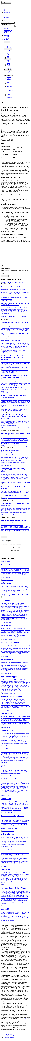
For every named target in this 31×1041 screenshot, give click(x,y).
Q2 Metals (5, 766)
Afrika (8, 94)
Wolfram (9, 82)
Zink (8, 56)
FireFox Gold (6, 625)
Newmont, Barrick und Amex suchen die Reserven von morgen (13, 521)
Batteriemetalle (7, 58)
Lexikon (6, 39)
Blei (8, 54)
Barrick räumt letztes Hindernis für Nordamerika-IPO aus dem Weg (11, 339)
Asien (8, 95)
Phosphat (9, 77)
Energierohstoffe (7, 69)
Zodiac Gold (5, 870)
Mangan (9, 64)
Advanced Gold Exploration (7, 372)
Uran (8, 72)
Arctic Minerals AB (8, 779)
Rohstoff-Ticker (7, 36)
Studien (5, 34)
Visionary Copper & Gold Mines (13, 888)
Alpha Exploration (8, 583)
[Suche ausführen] (15, 26)
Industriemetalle (7, 49)
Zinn (8, 57)
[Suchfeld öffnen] (4, 20)
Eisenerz (6, 10)
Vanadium (9, 67)
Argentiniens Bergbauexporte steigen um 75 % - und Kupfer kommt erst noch (15, 304)
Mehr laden (3, 537)
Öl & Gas (9, 71)
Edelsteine (9, 86)
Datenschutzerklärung (9, 1037)
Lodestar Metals (7, 713)
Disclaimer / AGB (8, 1034)
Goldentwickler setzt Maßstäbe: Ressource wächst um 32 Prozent (13, 396)
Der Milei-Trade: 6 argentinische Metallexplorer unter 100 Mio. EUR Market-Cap (15, 434)
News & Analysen (8, 30)
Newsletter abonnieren (6, 2)
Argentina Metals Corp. (6, 300)
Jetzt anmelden (4, 276)
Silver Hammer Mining (10, 642)
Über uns (6, 1031)
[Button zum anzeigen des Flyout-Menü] (1, 1)
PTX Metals (5, 600)
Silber (8, 45)
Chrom (8, 83)
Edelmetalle (6, 42)
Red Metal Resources (9, 834)
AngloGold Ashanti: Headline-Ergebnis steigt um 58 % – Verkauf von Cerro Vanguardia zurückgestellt (14, 416)
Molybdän (9, 79)
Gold (5, 8)
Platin (8, 46)
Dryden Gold (6, 799)
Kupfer (5, 6)
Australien (9, 97)
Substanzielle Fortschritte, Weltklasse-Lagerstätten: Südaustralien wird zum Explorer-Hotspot (15, 470)
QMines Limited (4, 392)
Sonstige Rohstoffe (8, 75)
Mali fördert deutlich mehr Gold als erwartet (14, 287)
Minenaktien (7, 17)
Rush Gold (5, 909)
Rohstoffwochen (8, 16)
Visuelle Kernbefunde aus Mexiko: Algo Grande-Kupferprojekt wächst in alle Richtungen (13, 357)
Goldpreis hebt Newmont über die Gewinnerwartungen (11, 451)
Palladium (9, 47)
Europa (8, 93)
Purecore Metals (7, 659)
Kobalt (8, 63)
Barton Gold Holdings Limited (8, 465)
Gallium (8, 81)
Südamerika (9, 91)
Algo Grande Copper (6, 352)
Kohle (8, 74)
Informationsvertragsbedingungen (12, 1035)
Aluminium (9, 52)
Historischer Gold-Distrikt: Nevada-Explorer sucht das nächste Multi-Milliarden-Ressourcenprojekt (14, 377)
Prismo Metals (6, 565)
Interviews (6, 18)
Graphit (8, 65)
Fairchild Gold (6, 749)
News (5, 14)
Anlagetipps (6, 38)
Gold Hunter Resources (10, 850)
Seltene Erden (7, 12)
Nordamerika (10, 90)
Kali (8, 78)
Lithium (5, 9)
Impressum (6, 1033)
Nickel (8, 61)
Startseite (6, 28)
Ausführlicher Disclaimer (24, 1018)
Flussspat (9, 85)
